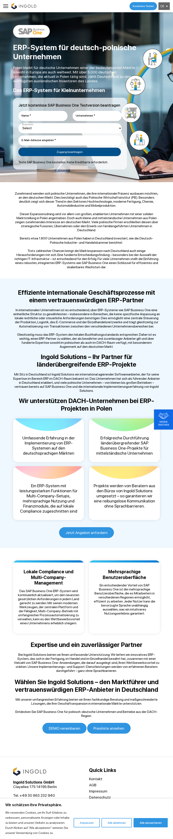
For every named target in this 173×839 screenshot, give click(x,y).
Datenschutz (100, 797)
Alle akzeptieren (151, 822)
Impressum (98, 791)
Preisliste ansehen (108, 728)
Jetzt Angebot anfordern (86, 532)
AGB (92, 785)
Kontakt (95, 779)
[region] (86, 819)
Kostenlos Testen (143, 6)
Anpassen (87, 822)
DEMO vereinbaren (64, 728)
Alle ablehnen (117, 822)
